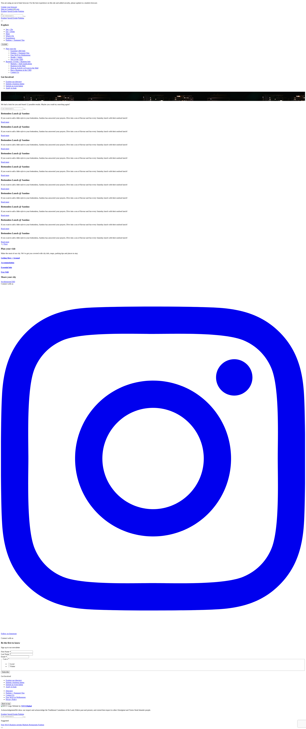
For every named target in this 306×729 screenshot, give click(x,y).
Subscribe (5, 672)
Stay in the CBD (17, 59)
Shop (8, 34)
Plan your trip (11, 49)
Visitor (12, 666)
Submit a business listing (15, 84)
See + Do (9, 29)
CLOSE (4, 44)
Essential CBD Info (18, 51)
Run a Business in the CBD (21, 70)
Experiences (10, 38)
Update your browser (9, 7)
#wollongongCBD (8, 282)
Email (4, 657)
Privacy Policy (11, 699)
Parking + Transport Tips (15, 40)
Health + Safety (16, 57)
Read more (5, 122)
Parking (21, 11)
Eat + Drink (10, 32)
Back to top (6, 704)
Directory (9, 691)
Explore (4, 11)
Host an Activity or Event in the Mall (24, 68)
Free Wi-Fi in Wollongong (20, 55)
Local (12, 664)
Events (15, 11)
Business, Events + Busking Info (18, 62)
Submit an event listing (14, 86)
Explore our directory (14, 82)
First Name (6, 652)
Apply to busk (11, 88)
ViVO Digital (26, 706)
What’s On (10, 36)
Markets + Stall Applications (21, 64)
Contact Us (15, 72)
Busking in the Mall (18, 66)
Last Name (6, 654)
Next (6, 244)
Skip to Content (7, 9)
